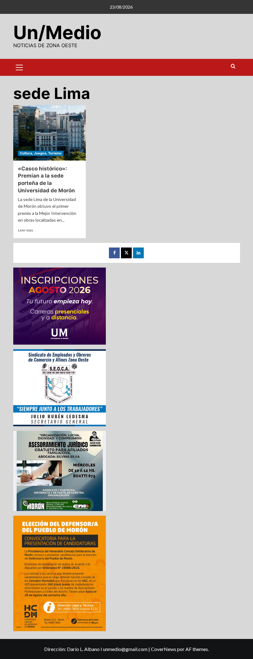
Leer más (25, 230)
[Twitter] (126, 253)
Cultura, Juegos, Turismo (41, 153)
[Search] (233, 66)
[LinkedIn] (138, 253)
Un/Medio (57, 32)
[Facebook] (114, 253)
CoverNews (163, 649)
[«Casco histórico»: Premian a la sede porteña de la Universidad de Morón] (49, 133)
